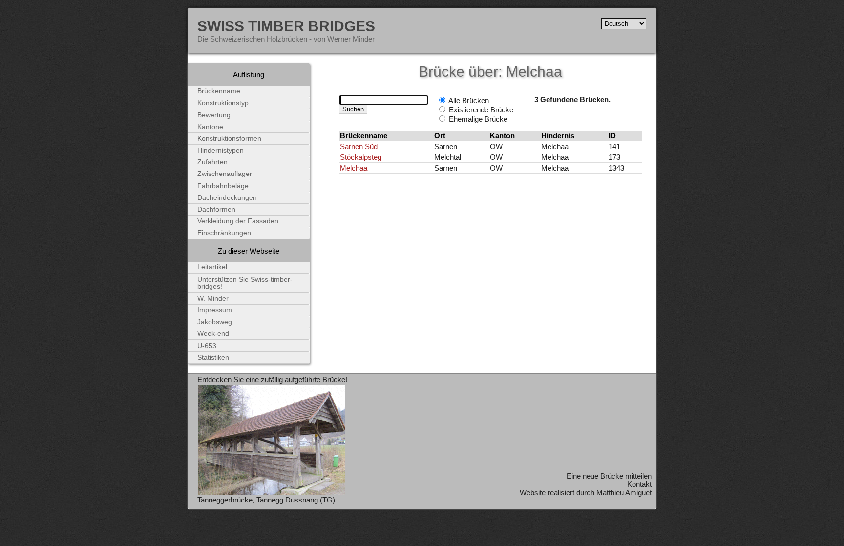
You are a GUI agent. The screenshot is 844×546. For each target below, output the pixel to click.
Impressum (214, 310)
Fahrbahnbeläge (223, 186)
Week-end (213, 333)
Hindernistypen (220, 150)
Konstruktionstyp (223, 103)
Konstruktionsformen (229, 138)
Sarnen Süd (359, 146)
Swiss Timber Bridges (286, 26)
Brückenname (218, 91)
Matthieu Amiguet (624, 492)
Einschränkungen (224, 233)
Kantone (210, 127)
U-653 (206, 345)
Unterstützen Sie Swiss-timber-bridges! (245, 283)
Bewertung (214, 115)
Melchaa (353, 168)
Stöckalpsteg (360, 157)
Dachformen (216, 209)
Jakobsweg (214, 322)
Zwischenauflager (224, 173)
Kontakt (639, 484)
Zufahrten (212, 162)
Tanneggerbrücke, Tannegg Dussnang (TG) (266, 500)
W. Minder (213, 298)
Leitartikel (212, 267)
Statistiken (213, 357)
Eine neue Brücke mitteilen (609, 476)
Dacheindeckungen (227, 197)
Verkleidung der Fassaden (237, 221)
